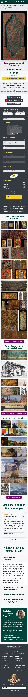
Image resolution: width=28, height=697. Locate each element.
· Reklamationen (5, 667)
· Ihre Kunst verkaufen (19, 662)
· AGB (3, 662)
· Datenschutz (5, 663)
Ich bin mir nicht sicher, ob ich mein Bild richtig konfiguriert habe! (13, 601)
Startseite (3, 5)
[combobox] (14, 119)
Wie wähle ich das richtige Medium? (14, 594)
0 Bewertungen (17, 103)
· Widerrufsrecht (5, 665)
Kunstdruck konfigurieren (15, 79)
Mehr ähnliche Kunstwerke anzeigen (14, 341)
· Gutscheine (17, 669)
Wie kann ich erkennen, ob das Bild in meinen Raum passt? (13, 588)
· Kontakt (4, 658)
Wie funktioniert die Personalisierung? (9, 559)
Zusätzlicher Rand (6, 116)
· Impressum (4, 660)
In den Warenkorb (15, 197)
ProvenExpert (11, 533)
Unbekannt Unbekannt (7, 7)
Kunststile (9, 5)
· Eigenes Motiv (18, 660)
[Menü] (1, 1)
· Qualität (17, 663)
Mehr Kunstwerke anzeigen (14, 497)
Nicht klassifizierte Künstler (18, 5)
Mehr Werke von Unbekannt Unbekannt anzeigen (14, 413)
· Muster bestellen (19, 671)
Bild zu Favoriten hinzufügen (15, 100)
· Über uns (4, 669)
